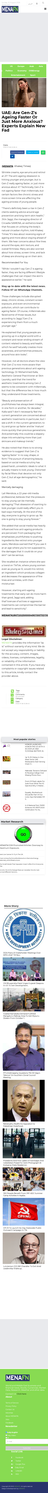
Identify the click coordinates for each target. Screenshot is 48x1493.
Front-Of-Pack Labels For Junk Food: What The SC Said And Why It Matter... (35, 783)
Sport (31, 75)
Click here (21, 1394)
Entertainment (14, 75)
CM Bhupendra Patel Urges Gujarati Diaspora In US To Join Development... (23, 984)
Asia (40, 66)
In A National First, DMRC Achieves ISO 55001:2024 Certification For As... (35, 807)
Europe (21, 66)
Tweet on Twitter (32, 152)
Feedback (9, 1423)
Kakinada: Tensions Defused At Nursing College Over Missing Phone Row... (36, 773)
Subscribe (27, 1448)
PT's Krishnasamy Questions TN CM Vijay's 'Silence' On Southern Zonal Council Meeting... (21, 1075)
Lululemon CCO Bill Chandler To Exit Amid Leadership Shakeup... (22, 1267)
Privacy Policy (11, 1406)
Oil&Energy (37, 71)
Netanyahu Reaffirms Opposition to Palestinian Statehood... (19, 1125)
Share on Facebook (17, 152)
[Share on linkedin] (12, 156)
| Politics (8, 71)
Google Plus (20, 1464)
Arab (31, 66)
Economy (22, 71)
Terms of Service (12, 1403)
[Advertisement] (24, 37)
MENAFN (7, 166)
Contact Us (10, 1409)
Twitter (18, 1461)
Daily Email (19, 1468)
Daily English (12, 1432)
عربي (30, 3)
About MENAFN (12, 1416)
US (8, 66)
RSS (17, 1474)
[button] (37, 3)
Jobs (7, 1419)
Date (5, 145)
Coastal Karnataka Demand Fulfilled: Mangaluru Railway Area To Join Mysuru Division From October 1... (21, 1016)
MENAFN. (17, 1486)
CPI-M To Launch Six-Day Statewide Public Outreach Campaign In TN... (22, 1229)
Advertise (9, 1413)
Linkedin (18, 1471)
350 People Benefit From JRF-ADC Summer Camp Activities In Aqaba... (23, 1194)
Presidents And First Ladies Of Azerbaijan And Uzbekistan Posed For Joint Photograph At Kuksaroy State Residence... (23, 1163)
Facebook (19, 1458)
